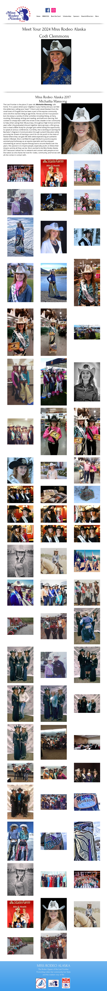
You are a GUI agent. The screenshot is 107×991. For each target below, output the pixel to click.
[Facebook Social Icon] (47, 10)
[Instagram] (53, 10)
